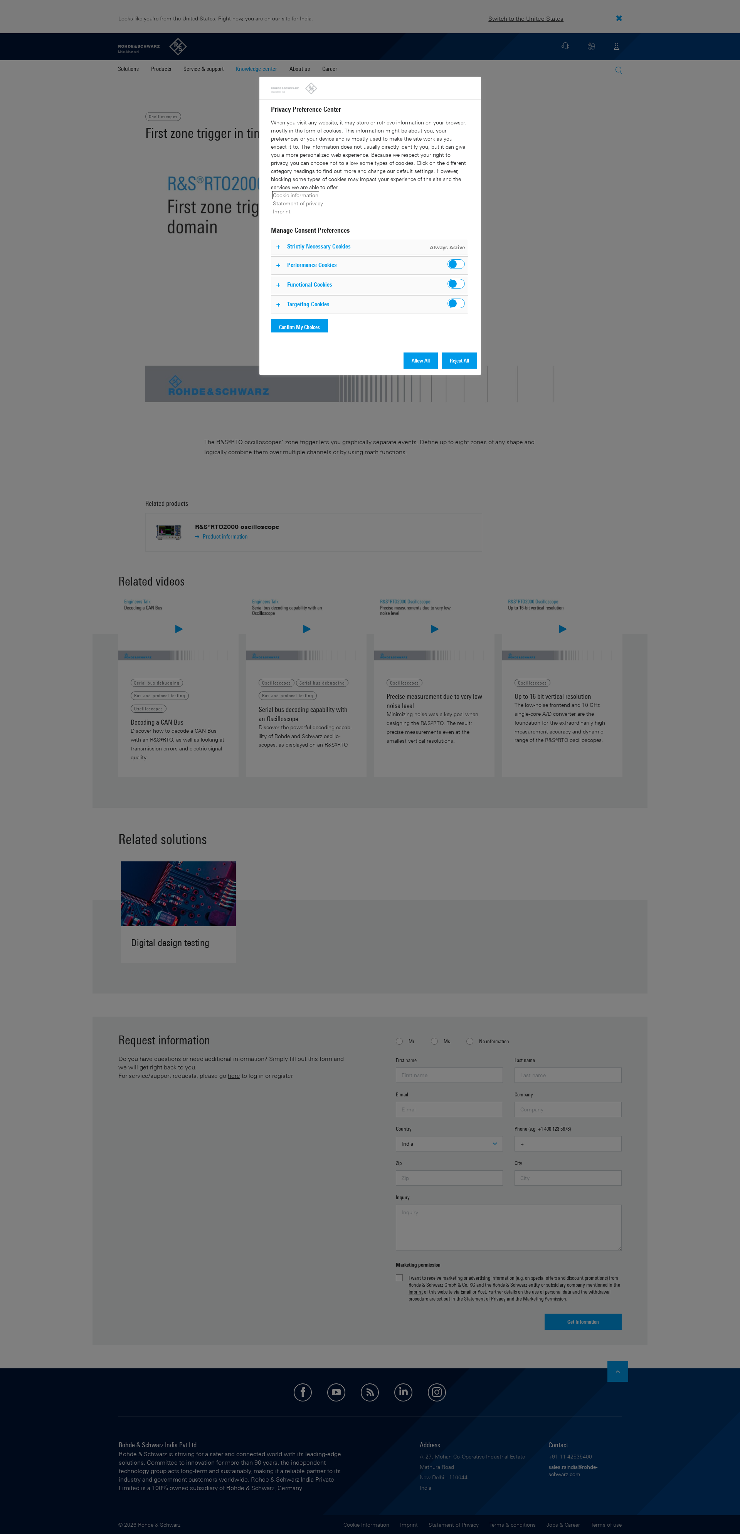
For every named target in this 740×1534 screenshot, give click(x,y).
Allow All (421, 360)
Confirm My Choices (299, 327)
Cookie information (295, 195)
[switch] (456, 264)
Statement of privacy (298, 203)
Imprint (282, 211)
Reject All (459, 360)
